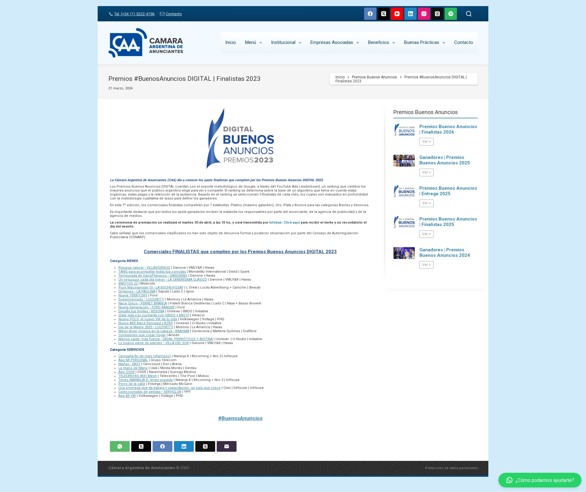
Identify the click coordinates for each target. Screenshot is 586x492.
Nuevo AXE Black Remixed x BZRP (145, 323)
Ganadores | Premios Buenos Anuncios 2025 (444, 160)
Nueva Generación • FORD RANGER (146, 307)
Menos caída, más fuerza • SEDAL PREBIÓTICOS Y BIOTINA (165, 339)
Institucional (283, 42)
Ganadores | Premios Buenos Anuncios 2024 (444, 252)
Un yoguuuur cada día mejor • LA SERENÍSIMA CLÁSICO (162, 280)
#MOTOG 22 (128, 284)
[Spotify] (451, 14)
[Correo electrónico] (227, 446)
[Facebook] (370, 14)
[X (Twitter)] (384, 14)
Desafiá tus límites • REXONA (141, 311)
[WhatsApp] (120, 446)
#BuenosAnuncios (240, 418)
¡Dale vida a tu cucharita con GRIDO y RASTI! (153, 315)
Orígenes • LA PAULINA (136, 291)
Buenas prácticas (421, 42)
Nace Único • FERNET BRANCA (142, 303)
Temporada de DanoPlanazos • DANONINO (152, 276)
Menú (250, 42)
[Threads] (437, 14)
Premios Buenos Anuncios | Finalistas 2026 (448, 129)
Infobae (275, 222)
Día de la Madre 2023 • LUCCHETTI (145, 327)
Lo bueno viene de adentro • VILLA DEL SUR (153, 343)
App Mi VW (127, 396)
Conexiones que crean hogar (142, 335)
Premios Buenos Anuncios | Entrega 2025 (448, 190)
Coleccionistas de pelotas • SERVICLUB (149, 392)
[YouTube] (397, 14)
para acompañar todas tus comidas (157, 272)
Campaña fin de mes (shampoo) (144, 356)
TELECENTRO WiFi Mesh (137, 376)
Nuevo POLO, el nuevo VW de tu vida (147, 319)
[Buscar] (469, 13)
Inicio (230, 42)
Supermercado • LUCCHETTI (141, 299)
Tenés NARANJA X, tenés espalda (145, 380)
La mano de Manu (133, 368)
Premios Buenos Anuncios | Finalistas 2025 (448, 221)
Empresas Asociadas (331, 42)
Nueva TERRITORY (132, 295)
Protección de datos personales (451, 468)
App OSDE (126, 372)
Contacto (174, 14)
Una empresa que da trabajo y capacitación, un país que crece (169, 388)
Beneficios (378, 42)
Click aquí (292, 222)
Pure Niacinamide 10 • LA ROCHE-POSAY (150, 287)
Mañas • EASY (129, 364)
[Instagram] (424, 14)
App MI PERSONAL (133, 360)
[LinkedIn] (410, 14)
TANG (123, 272)
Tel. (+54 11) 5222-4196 (134, 14)
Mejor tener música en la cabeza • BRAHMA (153, 331)
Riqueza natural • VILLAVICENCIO (144, 268)
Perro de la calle (131, 384)
